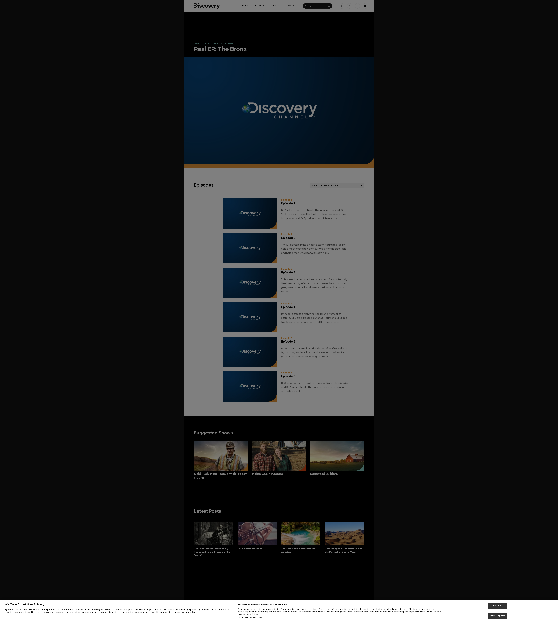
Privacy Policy (188, 612)
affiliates (30, 610)
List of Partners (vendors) (251, 617)
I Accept (497, 606)
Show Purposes (498, 616)
